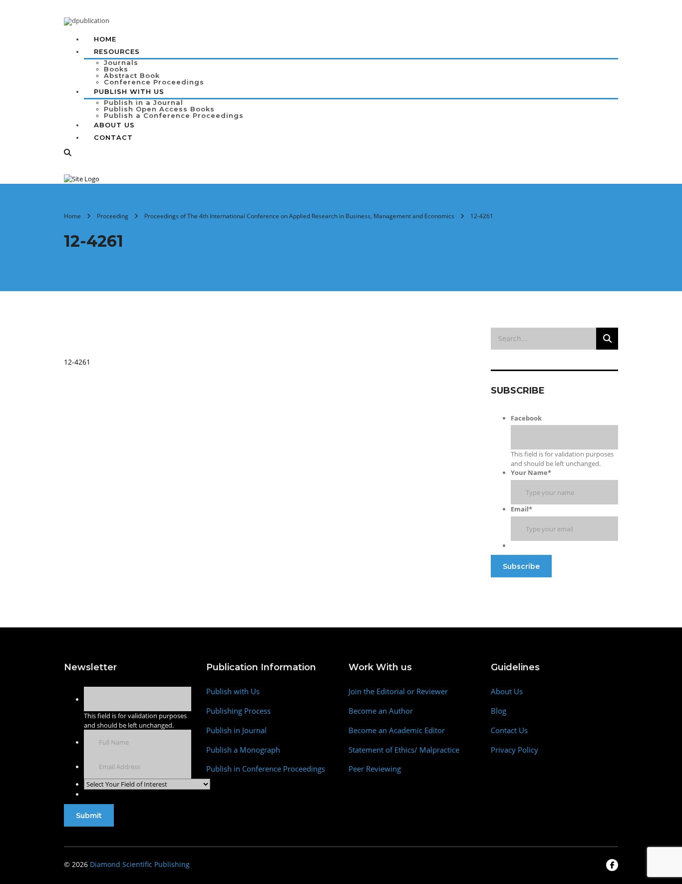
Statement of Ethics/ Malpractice (403, 750)
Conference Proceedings (154, 82)
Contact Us (509, 730)
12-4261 (77, 362)
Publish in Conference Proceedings (265, 769)
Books (116, 69)
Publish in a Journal (143, 102)
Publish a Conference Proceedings (174, 115)
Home (105, 39)
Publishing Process (238, 711)
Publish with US (129, 91)
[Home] (81, 178)
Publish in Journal (236, 730)
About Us (114, 125)
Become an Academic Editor (396, 730)
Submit (89, 815)
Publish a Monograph (243, 750)
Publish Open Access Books (159, 109)
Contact (113, 137)
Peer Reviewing (374, 769)
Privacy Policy (514, 750)
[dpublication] (86, 20)
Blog (498, 711)
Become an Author (380, 711)
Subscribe (521, 566)
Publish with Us (233, 691)
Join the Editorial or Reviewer (398, 691)
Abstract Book (132, 75)
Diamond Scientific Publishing (140, 864)
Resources (117, 51)
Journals (121, 62)
